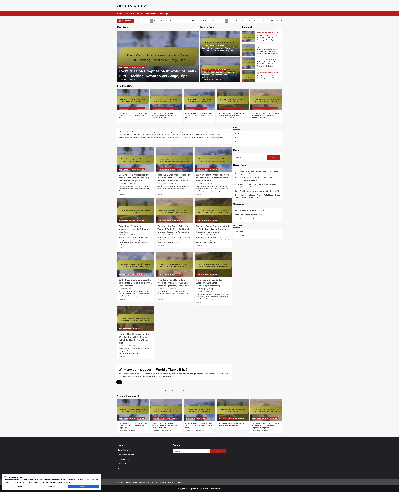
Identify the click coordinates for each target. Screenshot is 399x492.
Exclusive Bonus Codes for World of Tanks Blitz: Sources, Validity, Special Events (213, 21)
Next (183, 390)
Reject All (51, 486)
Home (119, 14)
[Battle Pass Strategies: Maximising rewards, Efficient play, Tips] (248, 63)
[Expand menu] (169, 14)
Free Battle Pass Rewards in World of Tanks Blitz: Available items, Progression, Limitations (173, 283)
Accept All (83, 486)
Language (163, 14)
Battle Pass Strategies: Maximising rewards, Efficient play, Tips (275, 21)
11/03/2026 (198, 120)
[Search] (280, 14)
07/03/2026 (132, 288)
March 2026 (239, 232)
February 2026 (240, 236)
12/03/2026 (132, 79)
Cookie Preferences (125, 459)
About (139, 14)
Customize (19, 486)
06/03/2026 (209, 291)
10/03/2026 (231, 117)
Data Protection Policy (126, 454)
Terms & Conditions (125, 450)
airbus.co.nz (131, 5)
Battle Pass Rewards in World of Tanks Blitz (131, 62)
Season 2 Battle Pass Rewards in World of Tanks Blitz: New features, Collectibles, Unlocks (141, 21)
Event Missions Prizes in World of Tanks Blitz (215, 45)
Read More (122, 194)
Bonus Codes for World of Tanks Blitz (267, 46)
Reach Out (129, 14)
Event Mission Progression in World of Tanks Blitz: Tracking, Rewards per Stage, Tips (133, 115)
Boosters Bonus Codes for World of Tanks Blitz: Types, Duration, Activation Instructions (212, 229)
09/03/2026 (209, 235)
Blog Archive (150, 14)
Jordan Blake (123, 79)
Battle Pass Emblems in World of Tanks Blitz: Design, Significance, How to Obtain (135, 283)
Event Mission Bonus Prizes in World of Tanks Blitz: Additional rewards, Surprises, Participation (268, 78)
